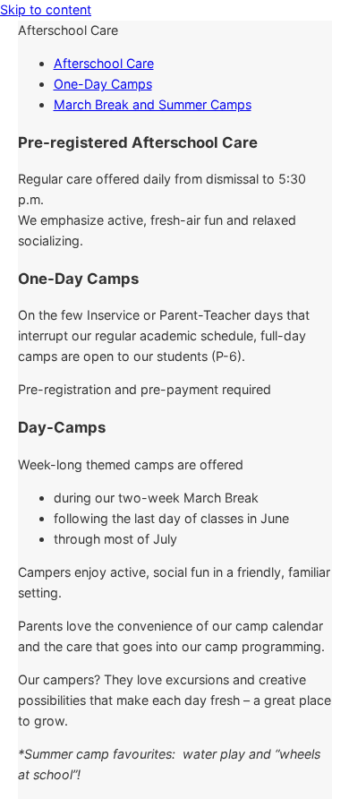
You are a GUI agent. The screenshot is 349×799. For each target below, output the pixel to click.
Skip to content (45, 9)
